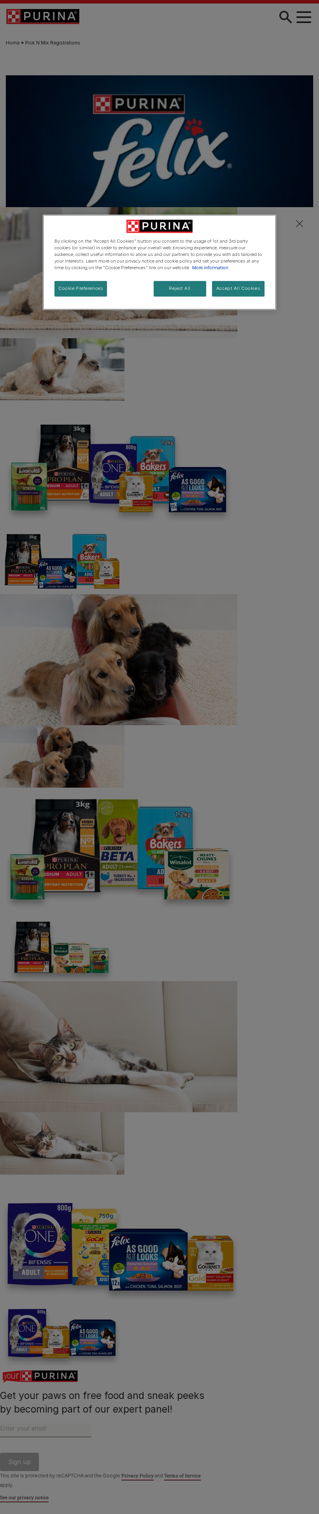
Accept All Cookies (238, 288)
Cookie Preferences (80, 288)
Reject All (180, 288)
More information (210, 268)
